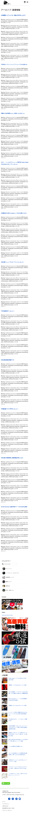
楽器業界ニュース (10, 577)
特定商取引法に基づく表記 (8, 808)
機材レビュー (9, 581)
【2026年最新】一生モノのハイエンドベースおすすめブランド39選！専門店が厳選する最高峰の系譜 (17, 727)
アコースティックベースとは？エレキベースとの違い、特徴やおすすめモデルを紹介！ (17, 768)
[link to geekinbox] (7, 2)
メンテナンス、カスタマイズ (12, 573)
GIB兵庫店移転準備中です (7, 360)
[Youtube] (19, 798)
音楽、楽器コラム (10, 590)
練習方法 (8, 585)
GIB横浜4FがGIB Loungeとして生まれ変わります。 (14, 213)
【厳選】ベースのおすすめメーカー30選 (17, 685)
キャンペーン (9, 568)
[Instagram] (16, 798)
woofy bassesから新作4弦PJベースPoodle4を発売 (14, 506)
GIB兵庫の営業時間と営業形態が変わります (12, 457)
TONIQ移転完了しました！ (8, 311)
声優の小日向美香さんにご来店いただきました (13, 113)
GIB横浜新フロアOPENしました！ (10, 408)
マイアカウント (5, 803)
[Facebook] (9, 798)
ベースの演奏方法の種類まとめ (15, 746)
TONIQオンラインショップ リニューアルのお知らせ (14, 64)
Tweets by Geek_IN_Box (7, 615)
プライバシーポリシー (7, 810)
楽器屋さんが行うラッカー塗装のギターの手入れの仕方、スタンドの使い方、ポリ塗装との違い (17, 734)
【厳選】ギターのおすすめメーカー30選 (17, 705)
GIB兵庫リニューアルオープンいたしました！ (12, 262)
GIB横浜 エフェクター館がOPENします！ (13, 15)
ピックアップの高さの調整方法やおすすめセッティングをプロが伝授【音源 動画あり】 (17, 714)
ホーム (3, 801)
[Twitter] (13, 798)
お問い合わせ (5, 806)
